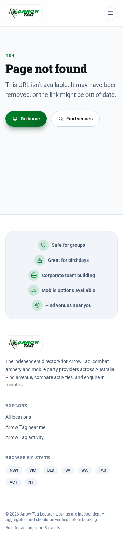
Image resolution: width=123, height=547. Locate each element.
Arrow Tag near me (25, 427)
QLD (50, 470)
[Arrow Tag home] (23, 13)
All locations (18, 417)
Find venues (79, 119)
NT (30, 482)
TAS (102, 470)
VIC (32, 470)
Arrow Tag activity (24, 437)
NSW (14, 470)
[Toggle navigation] (111, 13)
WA (84, 470)
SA (67, 470)
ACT (13, 482)
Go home (30, 119)
